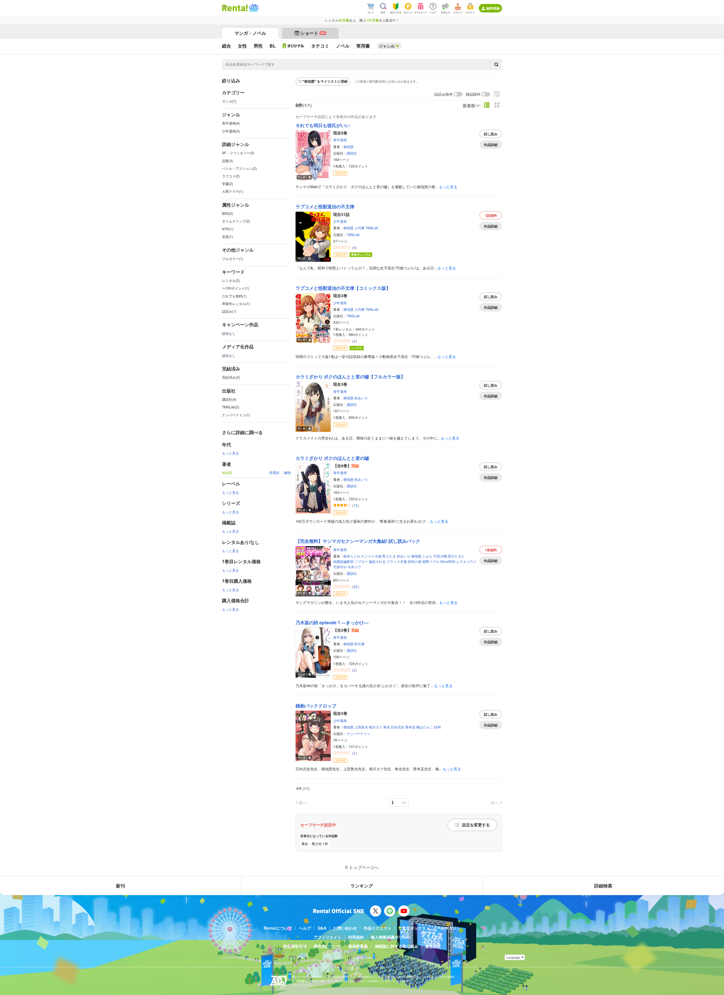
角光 (386, 726)
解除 (287, 472)
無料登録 (493, 8)
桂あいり (361, 397)
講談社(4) (229, 399)
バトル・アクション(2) (239, 168)
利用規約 (356, 937)
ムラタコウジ (466, 561)
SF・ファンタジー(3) (238, 152)
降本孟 (410, 726)
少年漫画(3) (231, 130)
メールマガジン (446, 928)
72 (355, 505)
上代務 (359, 227)
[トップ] (235, 8)
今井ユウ (354, 566)
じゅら (427, 556)
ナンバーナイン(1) (236, 414)
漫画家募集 (358, 946)
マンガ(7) (229, 101)
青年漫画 (340, 139)
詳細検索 (603, 885)
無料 (491, 215)
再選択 (274, 472)
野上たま (389, 556)
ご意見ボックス (412, 928)
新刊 (120, 885)
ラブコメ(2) (231, 175)
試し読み (490, 133)
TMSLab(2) (230, 406)
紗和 (437, 726)
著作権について (327, 946)
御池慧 (348, 146)
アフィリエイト (327, 937)
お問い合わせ (345, 928)
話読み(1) (229, 311)
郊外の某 (414, 561)
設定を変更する (476, 825)
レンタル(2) (231, 280)
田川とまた (456, 556)
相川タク (375, 726)
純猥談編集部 (343, 561)
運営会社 (433, 946)
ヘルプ (305, 928)
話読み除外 (443, 94)
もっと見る (230, 453)
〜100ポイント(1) (235, 288)
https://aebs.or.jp (302, 985)
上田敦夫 (361, 726)
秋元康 (359, 643)
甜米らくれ (351, 556)
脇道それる (377, 561)
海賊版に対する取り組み (396, 946)
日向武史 (397, 726)
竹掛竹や (340, 566)
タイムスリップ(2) (236, 220)
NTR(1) (227, 228)
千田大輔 (440, 556)
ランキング (361, 885)
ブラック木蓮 (397, 561)
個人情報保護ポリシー (390, 937)
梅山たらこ (424, 726)
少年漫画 (340, 221)
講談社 (352, 153)
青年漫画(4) (231, 123)
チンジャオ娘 (371, 556)
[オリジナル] (293, 45)
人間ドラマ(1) (232, 191)
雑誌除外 (473, 94)
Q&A (322, 928)
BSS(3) (227, 213)
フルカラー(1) (232, 258)
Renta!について (278, 928)
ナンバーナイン (358, 733)
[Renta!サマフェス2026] (253, 8)
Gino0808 (447, 561)
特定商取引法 (295, 946)
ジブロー (361, 561)
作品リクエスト (377, 928)
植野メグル (430, 561)
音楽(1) (227, 236)
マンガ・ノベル (250, 33)
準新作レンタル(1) (236, 303)
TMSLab (371, 227)
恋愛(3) (227, 160)
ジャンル (387, 46)
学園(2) (227, 183)
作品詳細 (490, 144)
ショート (313, 33)
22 (355, 586)
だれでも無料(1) (234, 295)
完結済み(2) (231, 377)
